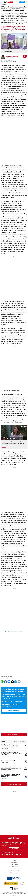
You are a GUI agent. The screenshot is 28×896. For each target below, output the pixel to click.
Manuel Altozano (5, 756)
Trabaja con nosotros (14, 864)
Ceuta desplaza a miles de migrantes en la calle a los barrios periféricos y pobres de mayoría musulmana (11, 768)
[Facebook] (4, 855)
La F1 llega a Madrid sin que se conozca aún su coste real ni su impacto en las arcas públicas (10, 775)
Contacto (14, 860)
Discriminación (14, 678)
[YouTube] (17, 855)
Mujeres (7, 678)
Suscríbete (21, 1)
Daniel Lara (3, 778)
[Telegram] (12, 855)
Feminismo (21, 678)
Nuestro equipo (14, 862)
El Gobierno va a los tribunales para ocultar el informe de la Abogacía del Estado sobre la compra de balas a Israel (10, 746)
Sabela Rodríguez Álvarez (12, 56)
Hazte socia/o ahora (14, 710)
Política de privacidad (14, 870)
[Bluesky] (7, 855)
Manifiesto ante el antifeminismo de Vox (13, 631)
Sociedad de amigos (14, 866)
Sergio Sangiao (4, 748)
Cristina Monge (4, 762)
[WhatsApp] (2, 855)
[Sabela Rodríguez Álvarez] (3, 57)
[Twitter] (10, 855)
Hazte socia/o (14, 849)
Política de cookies (14, 872)
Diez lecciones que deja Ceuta (8, 760)
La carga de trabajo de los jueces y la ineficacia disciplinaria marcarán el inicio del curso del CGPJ (11, 753)
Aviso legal (14, 868)
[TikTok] (20, 855)
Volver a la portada (14, 784)
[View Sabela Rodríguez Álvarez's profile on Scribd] (14, 673)
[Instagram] (14, 855)
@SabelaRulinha (10, 57)
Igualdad (2, 678)
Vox (26, 678)
